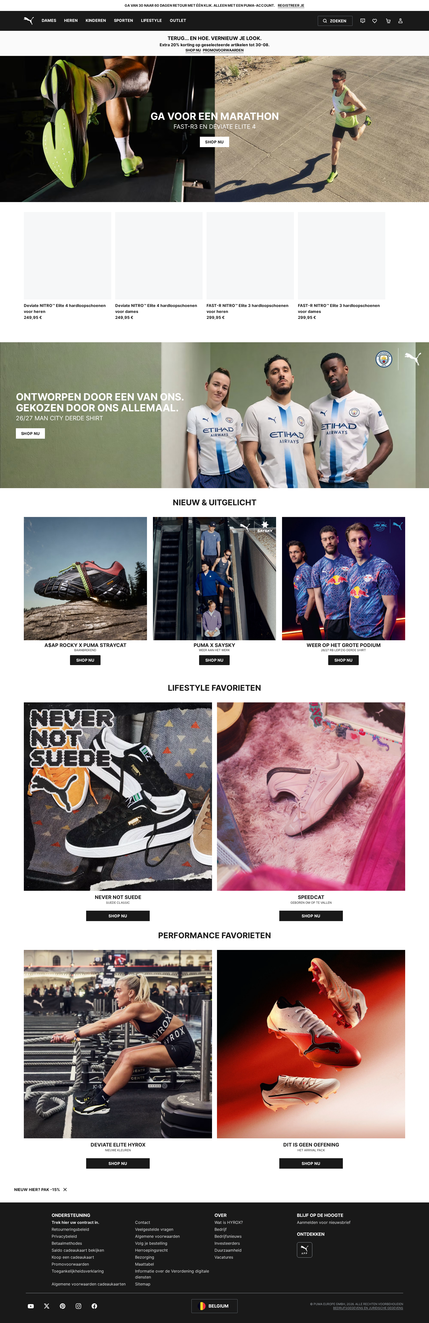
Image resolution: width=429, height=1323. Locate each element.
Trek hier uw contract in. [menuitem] (75, 1222)
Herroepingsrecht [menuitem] (151, 1250)
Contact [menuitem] (142, 1222)
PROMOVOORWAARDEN (223, 50)
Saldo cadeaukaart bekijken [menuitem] (78, 1250)
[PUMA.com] (28, 21)
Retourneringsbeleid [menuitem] (70, 1229)
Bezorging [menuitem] (144, 1257)
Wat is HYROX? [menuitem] (228, 1222)
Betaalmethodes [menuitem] (67, 1243)
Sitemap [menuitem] (142, 1283)
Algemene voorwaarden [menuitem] (157, 1236)
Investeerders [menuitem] (227, 1243)
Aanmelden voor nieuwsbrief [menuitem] (324, 1222)
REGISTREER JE (291, 5)
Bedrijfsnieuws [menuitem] (228, 1236)
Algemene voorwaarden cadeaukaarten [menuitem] (89, 1283)
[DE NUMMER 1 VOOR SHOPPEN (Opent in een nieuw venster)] (304, 1250)
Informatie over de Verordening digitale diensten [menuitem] (172, 1274)
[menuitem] (49, 21)
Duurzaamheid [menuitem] (228, 1250)
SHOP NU (193, 50)
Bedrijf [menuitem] (220, 1229)
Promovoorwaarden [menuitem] (70, 1264)
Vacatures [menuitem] (223, 1257)
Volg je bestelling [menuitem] (151, 1243)
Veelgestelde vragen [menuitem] (154, 1229)
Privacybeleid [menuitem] (64, 1236)
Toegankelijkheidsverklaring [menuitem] (78, 1271)
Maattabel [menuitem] (144, 1264)
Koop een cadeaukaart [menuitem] (73, 1257)
